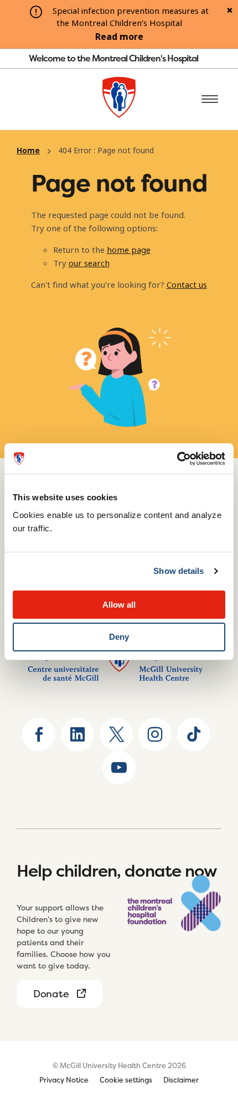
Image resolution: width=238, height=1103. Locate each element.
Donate (51, 994)
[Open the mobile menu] (209, 99)
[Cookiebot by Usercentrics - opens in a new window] (176, 459)
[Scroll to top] (210, 1025)
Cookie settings (126, 1080)
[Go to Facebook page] (38, 734)
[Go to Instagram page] (155, 734)
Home (28, 150)
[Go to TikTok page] (193, 734)
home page (129, 250)
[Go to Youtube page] (119, 767)
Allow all (119, 604)
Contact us (187, 285)
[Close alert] (229, 11)
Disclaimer (181, 1080)
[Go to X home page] (116, 734)
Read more (119, 37)
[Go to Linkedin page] (77, 734)
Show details (178, 571)
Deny (119, 636)
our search (89, 263)
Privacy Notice (64, 1080)
